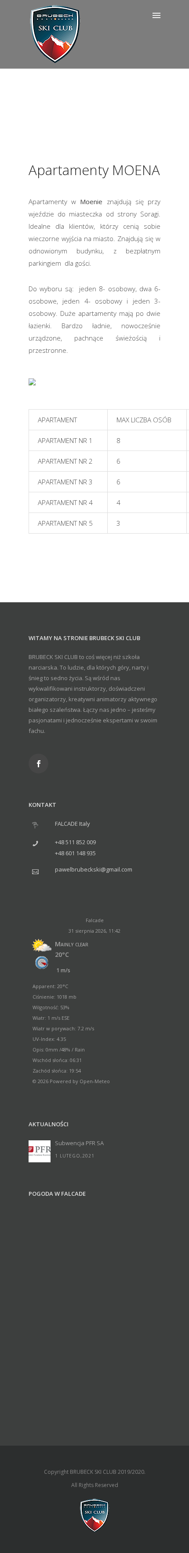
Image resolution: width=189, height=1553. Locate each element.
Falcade (95, 920)
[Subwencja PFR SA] (40, 1151)
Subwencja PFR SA (79, 1143)
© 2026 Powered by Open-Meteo (71, 1081)
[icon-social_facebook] (38, 763)
